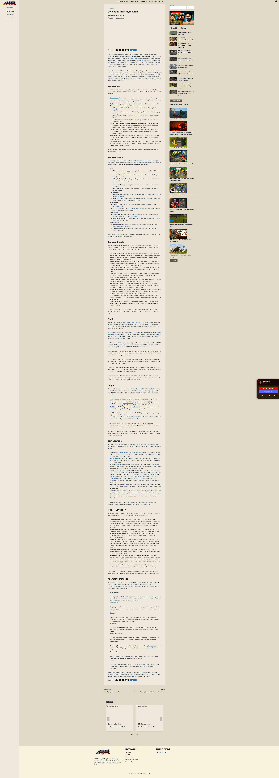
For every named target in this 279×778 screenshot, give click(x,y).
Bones (153, 472)
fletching (133, 609)
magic (141, 112)
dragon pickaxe (124, 143)
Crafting (115, 119)
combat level (133, 216)
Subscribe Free (269, 388)
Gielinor (124, 297)
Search (172, 5)
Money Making (111, 8)
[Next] (161, 719)
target (140, 629)
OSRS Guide (112, 15)
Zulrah (137, 416)
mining (136, 115)
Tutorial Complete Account (156, 1)
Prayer (146, 198)
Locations (118, 464)
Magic (114, 218)
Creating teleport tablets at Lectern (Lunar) (152, 691)
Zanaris (112, 277)
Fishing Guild (114, 478)
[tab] (131, 734)
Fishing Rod (116, 179)
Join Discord (269, 392)
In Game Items (143, 1)
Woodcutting (117, 112)
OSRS (153, 90)
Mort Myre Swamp (135, 58)
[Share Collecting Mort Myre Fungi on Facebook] (117, 50)
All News (174, 260)
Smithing (120, 633)
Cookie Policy (129, 762)
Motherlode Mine (115, 458)
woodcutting (122, 177)
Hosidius (154, 464)
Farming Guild (143, 666)
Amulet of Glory (125, 525)
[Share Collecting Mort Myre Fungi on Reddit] (126, 50)
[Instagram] (160, 752)
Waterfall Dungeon (149, 253)
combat (124, 127)
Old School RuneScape (144, 90)
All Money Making (176, 100)
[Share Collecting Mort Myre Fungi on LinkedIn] (123, 50)
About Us (128, 752)
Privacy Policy (129, 757)
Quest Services (134, 1)
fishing (130, 179)
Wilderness (131, 496)
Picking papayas (144, 724)
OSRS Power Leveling (122, 1)
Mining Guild (157, 490)
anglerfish (115, 110)
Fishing (115, 108)
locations (120, 206)
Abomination (152, 646)
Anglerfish (142, 617)
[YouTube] (165, 752)
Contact (127, 754)
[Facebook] (157, 752)
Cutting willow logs (114, 724)
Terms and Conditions (131, 759)
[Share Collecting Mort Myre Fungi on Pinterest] (128, 50)
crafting (135, 119)
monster (136, 100)
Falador (132, 458)
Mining (115, 115)
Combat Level (114, 98)
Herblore (158, 279)
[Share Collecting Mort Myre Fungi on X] (120, 50)
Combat (115, 214)
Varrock (115, 208)
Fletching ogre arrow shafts (112, 691)
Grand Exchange (128, 403)
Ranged (142, 263)
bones (141, 291)
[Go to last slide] (108, 719)
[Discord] (163, 752)
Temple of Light (138, 267)
